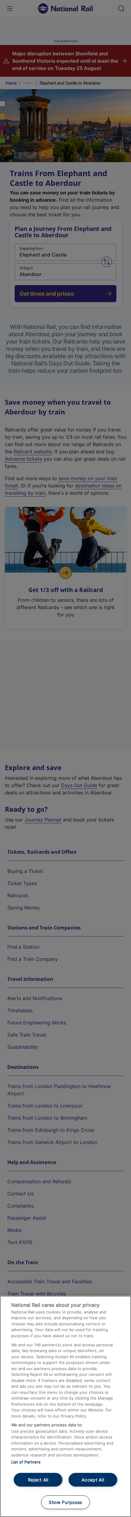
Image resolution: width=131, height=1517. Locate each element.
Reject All (38, 1479)
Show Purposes (65, 1502)
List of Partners (26, 1461)
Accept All (93, 1479)
